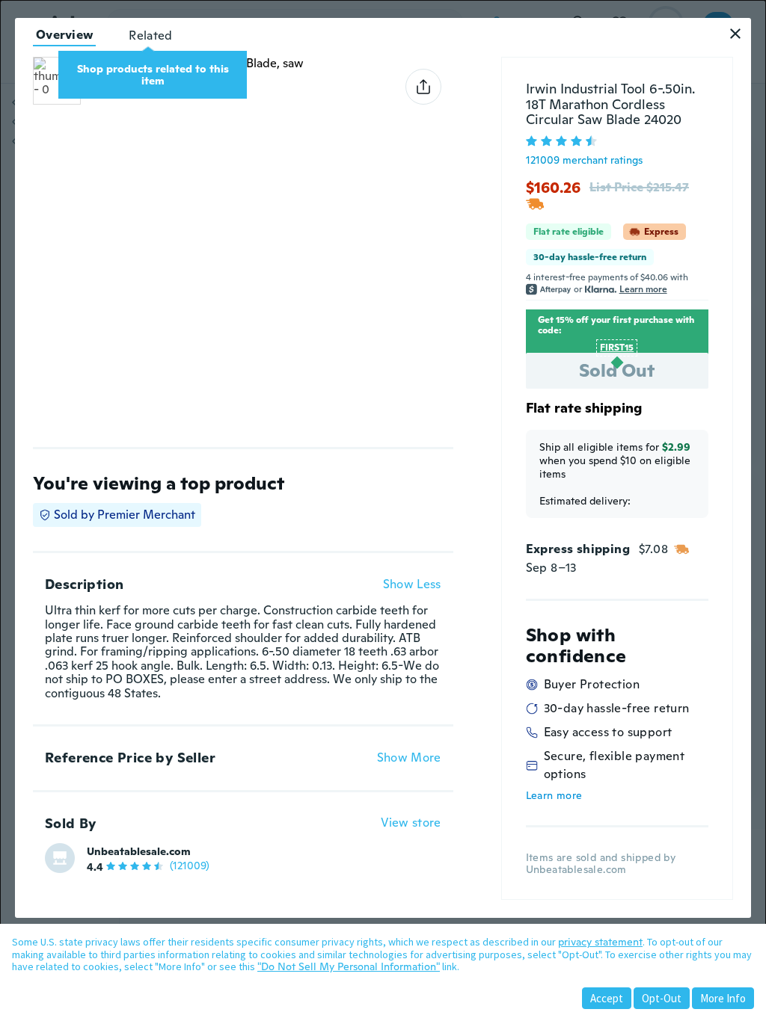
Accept (606, 998)
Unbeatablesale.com (139, 851)
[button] (735, 33)
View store (411, 823)
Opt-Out (661, 998)
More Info (723, 998)
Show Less (412, 584)
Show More (409, 758)
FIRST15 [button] (617, 348)
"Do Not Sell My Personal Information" (348, 966)
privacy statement (600, 941)
